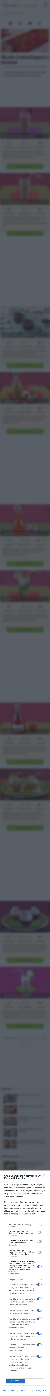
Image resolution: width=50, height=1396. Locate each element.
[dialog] (25, 1283)
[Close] (44, 1176)
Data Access (25, 1391)
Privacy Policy (41, 1391)
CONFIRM (15, 1381)
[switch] (39, 1232)
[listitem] (25, 1225)
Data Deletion (9, 1391)
